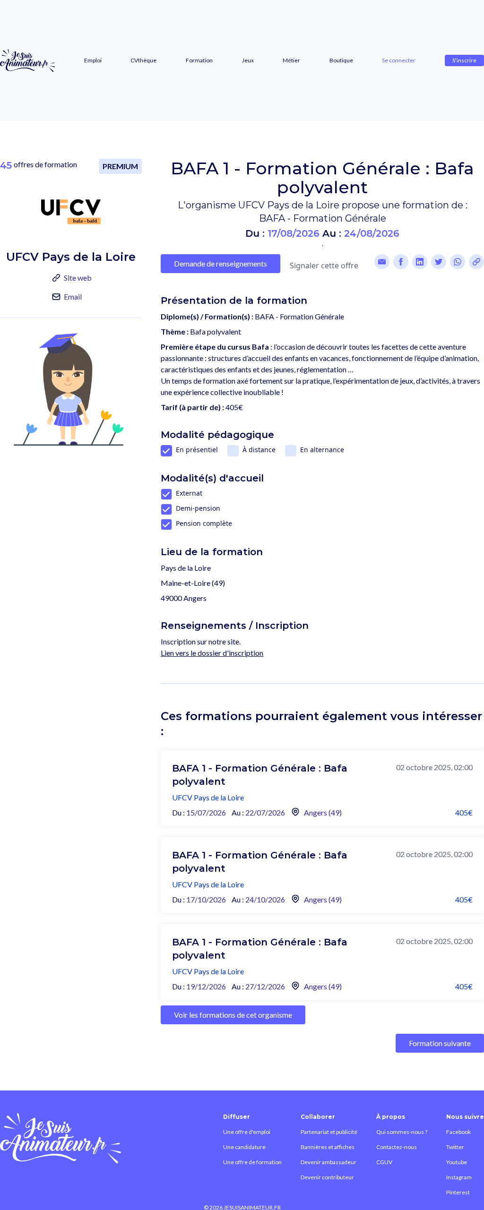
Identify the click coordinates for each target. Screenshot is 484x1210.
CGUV (384, 1162)
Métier (291, 60)
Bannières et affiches (327, 1146)
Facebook (458, 1131)
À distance (259, 449)
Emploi (93, 60)
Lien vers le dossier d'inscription (212, 652)
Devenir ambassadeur (328, 1162)
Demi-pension (198, 508)
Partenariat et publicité (329, 1131)
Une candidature (244, 1146)
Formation (199, 60)
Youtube (456, 1162)
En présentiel (197, 449)
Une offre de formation (252, 1162)
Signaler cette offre (324, 265)
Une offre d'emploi (246, 1131)
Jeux (248, 60)
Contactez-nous (396, 1146)
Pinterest (458, 1192)
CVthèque (143, 60)
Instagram (459, 1177)
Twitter (455, 1146)
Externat (189, 493)
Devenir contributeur (327, 1177)
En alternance (322, 449)
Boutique (341, 60)
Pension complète (204, 523)
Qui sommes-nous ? (401, 1131)
